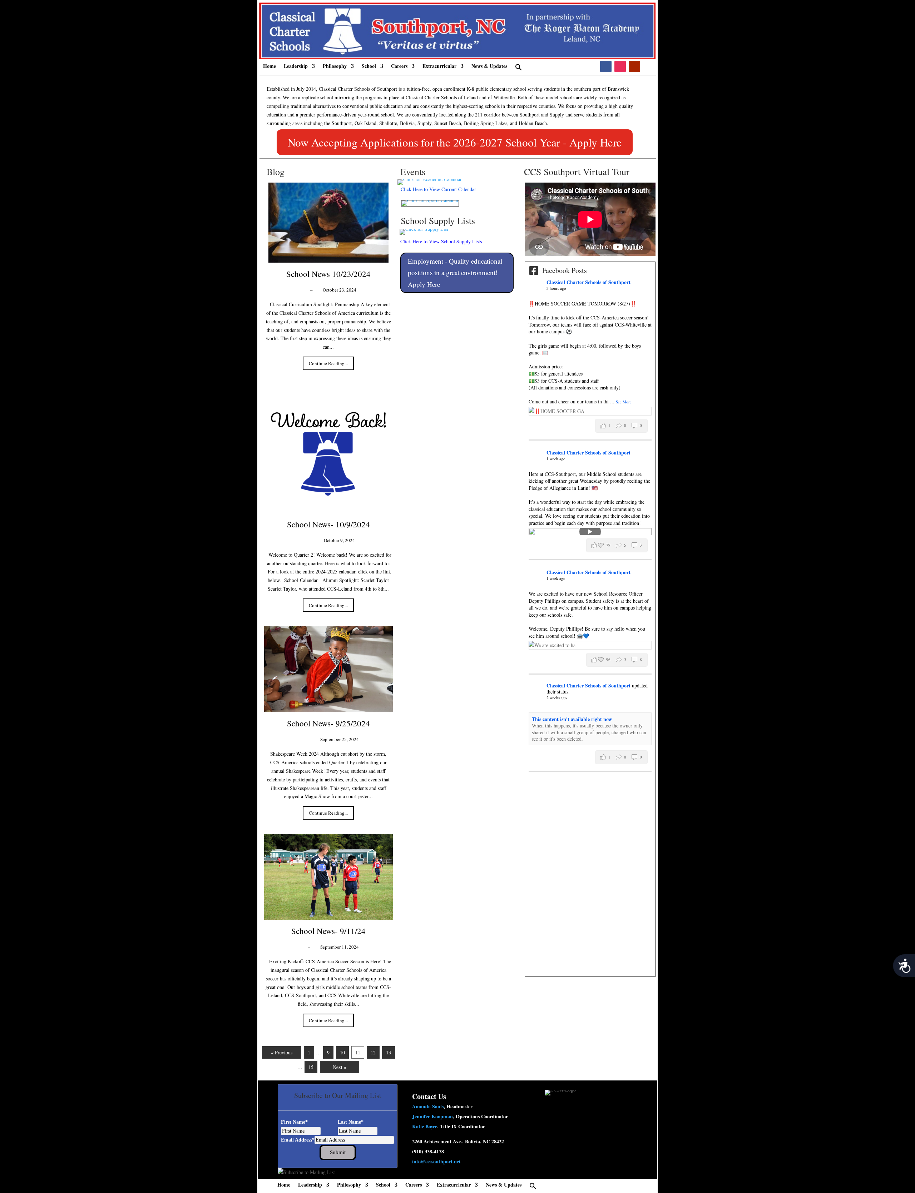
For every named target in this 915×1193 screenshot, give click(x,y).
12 (373, 1052)
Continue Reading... (328, 363)
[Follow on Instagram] (620, 66)
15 (310, 1067)
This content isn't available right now (572, 719)
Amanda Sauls (428, 1106)
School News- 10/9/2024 (328, 524)
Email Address (298, 1140)
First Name (294, 1122)
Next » (339, 1067)
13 (388, 1052)
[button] (518, 69)
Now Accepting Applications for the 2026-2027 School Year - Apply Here (455, 142)
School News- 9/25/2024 (328, 723)
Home (269, 67)
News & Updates (489, 67)
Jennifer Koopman (432, 1116)
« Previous (281, 1052)
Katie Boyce (424, 1126)
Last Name (350, 1122)
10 (342, 1052)
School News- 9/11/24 (328, 930)
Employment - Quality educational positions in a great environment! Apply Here (455, 273)
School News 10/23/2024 (328, 273)
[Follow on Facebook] (606, 66)
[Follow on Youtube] (634, 66)
